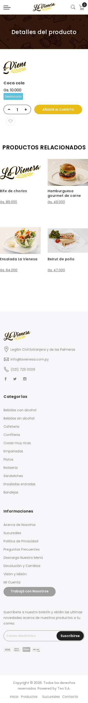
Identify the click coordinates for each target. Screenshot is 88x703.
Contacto (70, 696)
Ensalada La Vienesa (19, 259)
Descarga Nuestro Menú (23, 557)
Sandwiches (13, 476)
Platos (8, 459)
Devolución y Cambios (22, 565)
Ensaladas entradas (19, 484)
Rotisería (11, 467)
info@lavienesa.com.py (30, 359)
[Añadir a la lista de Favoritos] (10, 121)
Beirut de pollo (61, 259)
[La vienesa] (44, 7)
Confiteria (12, 434)
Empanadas (13, 451)
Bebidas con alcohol (20, 410)
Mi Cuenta (12, 582)
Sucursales (12, 533)
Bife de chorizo (13, 191)
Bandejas (11, 492)
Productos (29, 696)
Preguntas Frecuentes (22, 549)
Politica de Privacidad (21, 541)
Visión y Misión (15, 574)
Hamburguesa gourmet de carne (64, 193)
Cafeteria (11, 426)
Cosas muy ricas (17, 443)
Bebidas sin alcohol (19, 418)
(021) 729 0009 (23, 369)
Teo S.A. (63, 688)
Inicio (14, 696)
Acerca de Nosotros (20, 524)
